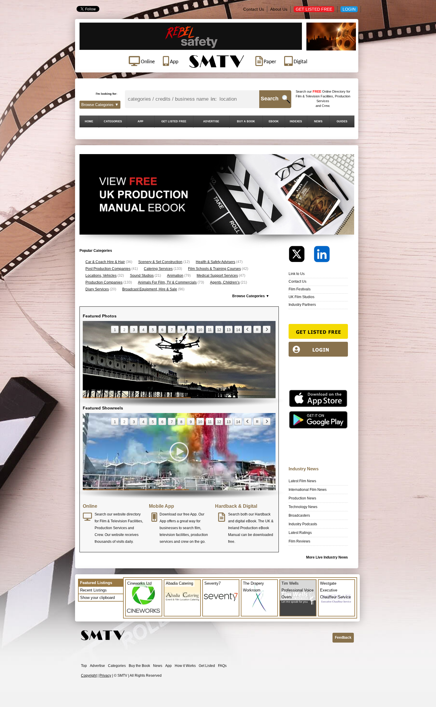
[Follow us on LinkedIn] (322, 255)
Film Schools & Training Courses (214, 269)
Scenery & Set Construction (160, 262)
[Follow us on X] (301, 255)
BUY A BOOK (246, 121)
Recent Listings (93, 590)
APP (140, 121)
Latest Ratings (300, 533)
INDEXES (296, 121)
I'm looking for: (106, 93)
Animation (175, 275)
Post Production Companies (108, 269)
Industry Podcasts (303, 524)
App (168, 666)
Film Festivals (300, 289)
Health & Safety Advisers (215, 262)
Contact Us (253, 9)
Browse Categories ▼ (100, 104)
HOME (89, 121)
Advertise (97, 666)
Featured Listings (96, 583)
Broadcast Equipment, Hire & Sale (149, 289)
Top (84, 666)
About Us (278, 9)
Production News (302, 498)
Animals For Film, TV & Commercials (167, 282)
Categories (117, 666)
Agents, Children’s (225, 282)
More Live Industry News (327, 557)
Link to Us (297, 274)
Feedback (343, 637)
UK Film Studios (301, 297)
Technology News (303, 507)
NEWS (318, 121)
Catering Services (158, 269)
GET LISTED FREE (173, 121)
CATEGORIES (113, 121)
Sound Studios (142, 275)
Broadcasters (299, 515)
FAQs (222, 666)
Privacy (105, 675)
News (157, 666)
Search (270, 99)
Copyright (89, 675)
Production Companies (103, 282)
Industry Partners (302, 305)
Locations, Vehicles (101, 275)
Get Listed (207, 666)
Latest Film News (302, 481)
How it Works (185, 666)
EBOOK (274, 121)
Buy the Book (139, 666)
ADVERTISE (211, 121)
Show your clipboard (97, 597)
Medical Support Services (217, 275)
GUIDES (342, 121)
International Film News (308, 490)
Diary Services (97, 289)
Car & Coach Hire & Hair (105, 262)
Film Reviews (299, 541)
